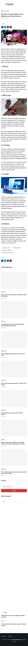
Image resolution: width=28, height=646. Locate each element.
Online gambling (16, 247)
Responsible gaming (6, 250)
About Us (10, 636)
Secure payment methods (7, 252)
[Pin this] (10, 27)
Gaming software (6, 247)
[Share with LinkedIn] (8, 27)
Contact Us (3, 636)
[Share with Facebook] (2, 27)
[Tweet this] (5, 27)
